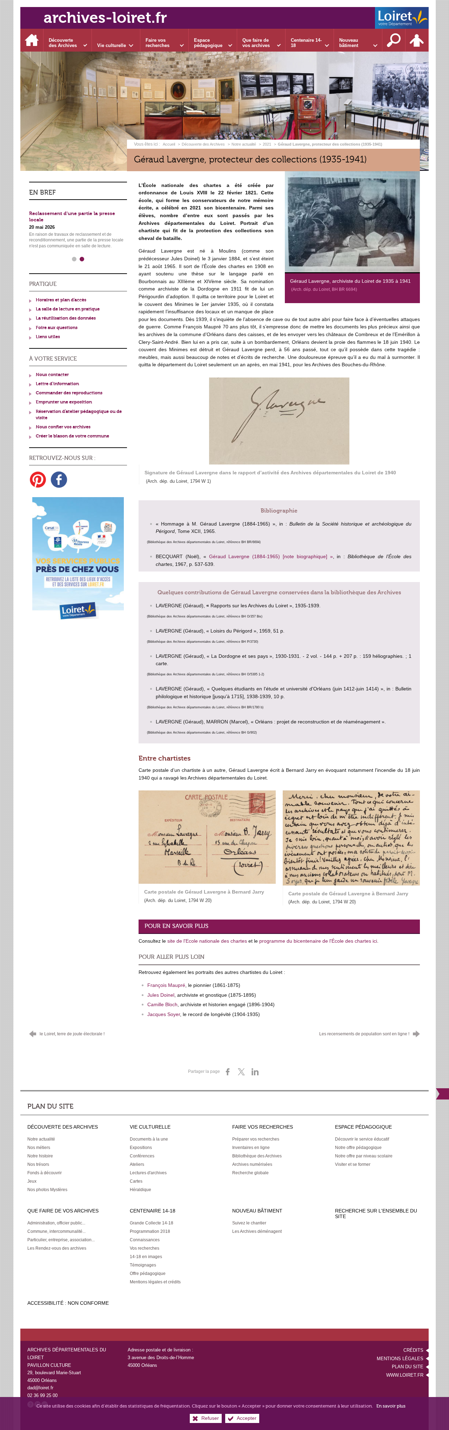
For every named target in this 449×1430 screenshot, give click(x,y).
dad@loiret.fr (40, 1387)
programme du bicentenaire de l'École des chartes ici (318, 941)
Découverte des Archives (203, 144)
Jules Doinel (160, 995)
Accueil (169, 144)
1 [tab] (74, 259)
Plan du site (407, 1366)
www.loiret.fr (404, 1375)
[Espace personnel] (417, 40)
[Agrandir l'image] (352, 221)
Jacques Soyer (163, 1014)
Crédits (413, 1350)
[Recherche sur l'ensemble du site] (394, 40)
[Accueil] (31, 40)
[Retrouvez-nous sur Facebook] (59, 479)
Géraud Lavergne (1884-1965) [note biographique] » (271, 556)
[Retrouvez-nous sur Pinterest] (38, 479)
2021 (267, 144)
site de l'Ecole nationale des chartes (207, 941)
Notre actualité (244, 144)
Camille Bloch (162, 1004)
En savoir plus (391, 1406)
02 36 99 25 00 (42, 1395)
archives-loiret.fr (105, 18)
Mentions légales (400, 1358)
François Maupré (166, 985)
